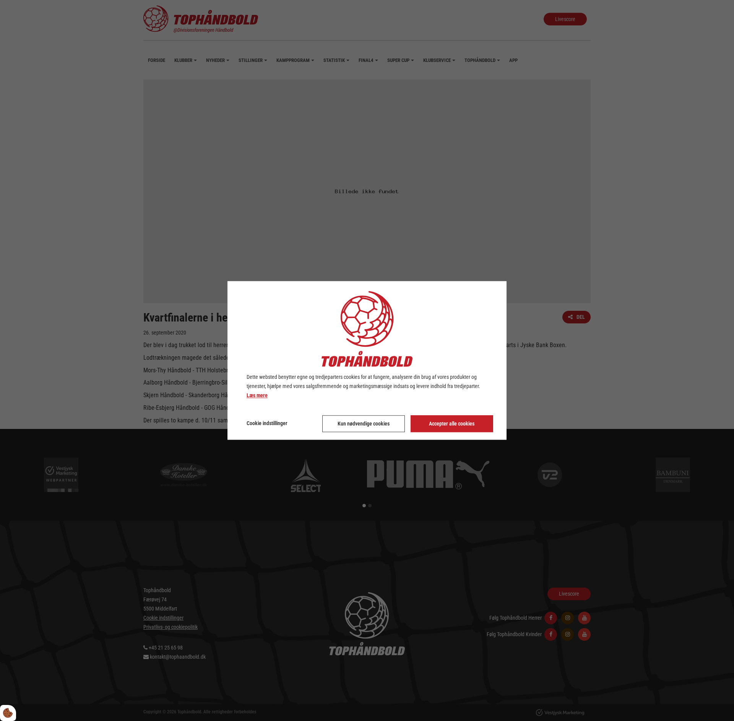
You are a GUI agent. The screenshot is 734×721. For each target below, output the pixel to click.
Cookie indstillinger (267, 424)
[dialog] (367, 360)
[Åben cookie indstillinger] (8, 713)
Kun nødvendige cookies (364, 424)
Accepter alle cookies (451, 424)
